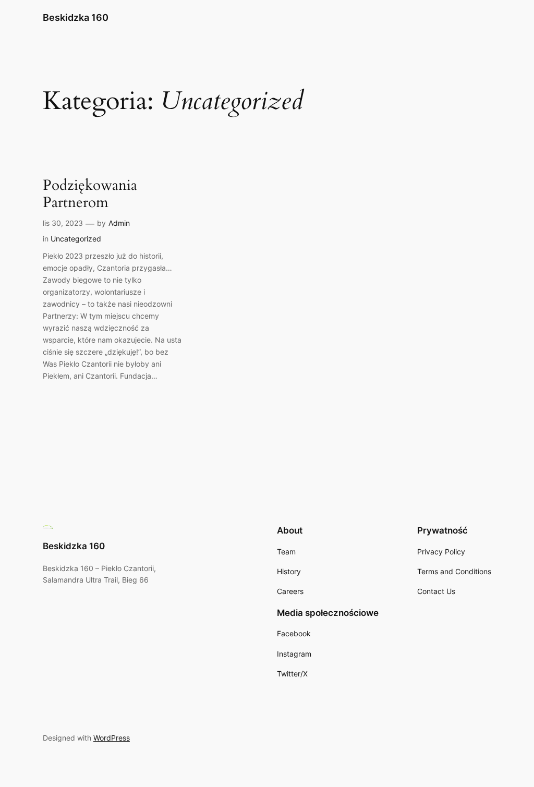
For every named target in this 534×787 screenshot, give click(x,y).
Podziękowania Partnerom (90, 194)
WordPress (111, 737)
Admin (119, 223)
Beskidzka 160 (75, 17)
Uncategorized (76, 238)
